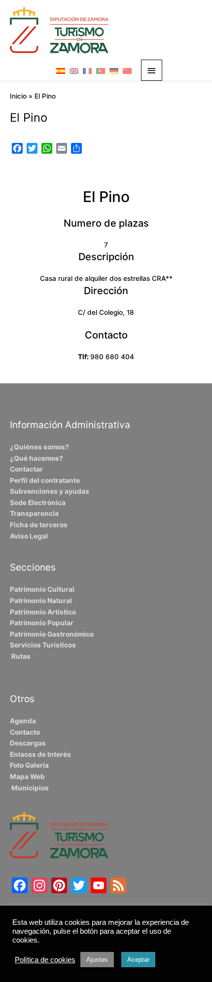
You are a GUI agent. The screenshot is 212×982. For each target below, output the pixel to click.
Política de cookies (45, 960)
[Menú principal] (152, 70)
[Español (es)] (60, 70)
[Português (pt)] (100, 70)
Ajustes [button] (97, 959)
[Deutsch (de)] (113, 70)
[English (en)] (74, 70)
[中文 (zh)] (127, 70)
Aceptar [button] (138, 959)
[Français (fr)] (87, 70)
